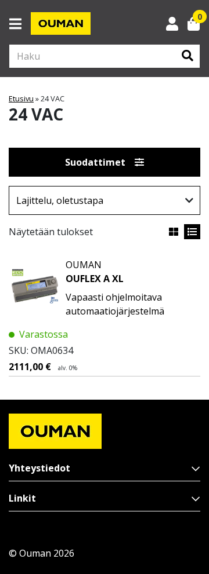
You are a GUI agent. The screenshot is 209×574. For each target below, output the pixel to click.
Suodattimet (95, 162)
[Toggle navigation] (20, 23)
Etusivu (21, 98)
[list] (192, 231)
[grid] (173, 231)
